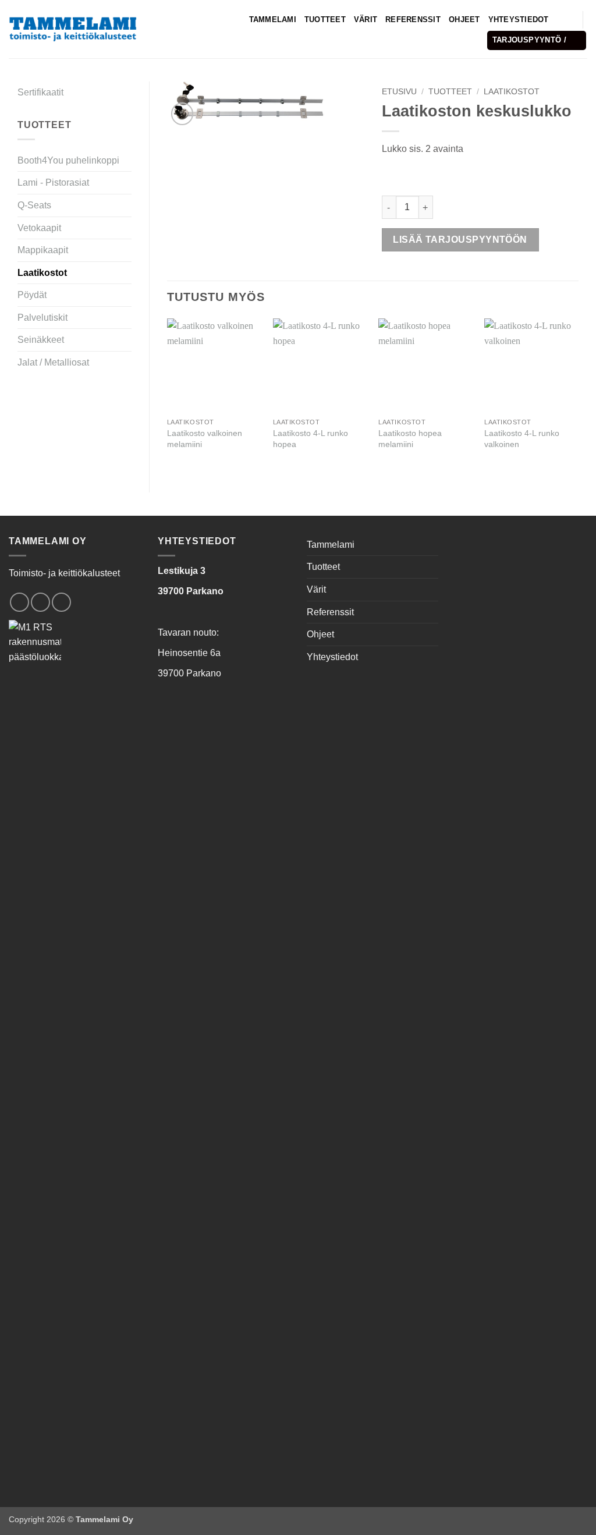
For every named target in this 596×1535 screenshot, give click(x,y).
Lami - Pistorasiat (53, 182)
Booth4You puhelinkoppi (68, 160)
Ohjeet (464, 19)
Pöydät (32, 295)
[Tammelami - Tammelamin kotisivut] (73, 28)
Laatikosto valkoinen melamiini (204, 438)
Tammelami (272, 19)
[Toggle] (125, 205)
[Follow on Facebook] (19, 602)
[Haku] (561, 19)
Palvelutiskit (42, 317)
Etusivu (399, 91)
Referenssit (413, 19)
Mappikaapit (42, 250)
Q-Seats (34, 205)
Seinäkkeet (40, 340)
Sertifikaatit (40, 92)
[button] (537, 40)
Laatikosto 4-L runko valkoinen (521, 438)
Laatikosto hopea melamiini (410, 438)
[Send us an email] (40, 602)
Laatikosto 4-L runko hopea (310, 438)
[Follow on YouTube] (61, 602)
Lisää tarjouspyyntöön (460, 239)
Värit (365, 19)
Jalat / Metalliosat (53, 362)
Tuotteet (325, 19)
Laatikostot (42, 273)
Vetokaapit (39, 228)
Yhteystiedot (518, 19)
